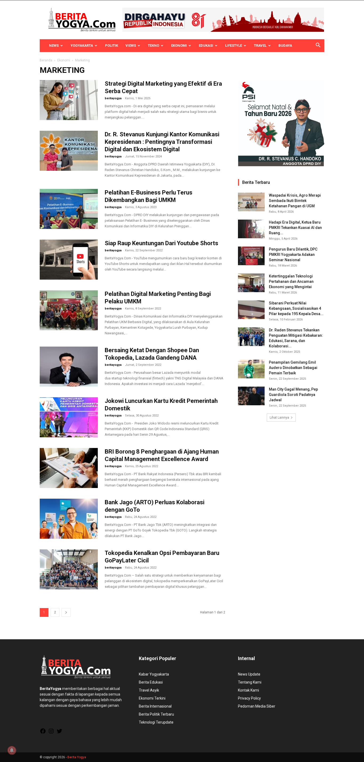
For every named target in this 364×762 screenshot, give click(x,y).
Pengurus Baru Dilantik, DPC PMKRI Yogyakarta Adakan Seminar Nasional (293, 254)
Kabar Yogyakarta (154, 674)
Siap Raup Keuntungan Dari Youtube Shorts (161, 243)
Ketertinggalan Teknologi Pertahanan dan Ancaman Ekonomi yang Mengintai (291, 281)
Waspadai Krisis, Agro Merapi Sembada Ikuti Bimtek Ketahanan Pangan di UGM (295, 200)
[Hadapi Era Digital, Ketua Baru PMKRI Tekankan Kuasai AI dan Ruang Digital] (251, 229)
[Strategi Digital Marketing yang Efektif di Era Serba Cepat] (69, 100)
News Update (249, 674)
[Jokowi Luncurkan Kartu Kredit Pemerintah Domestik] (69, 417)
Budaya (285, 45)
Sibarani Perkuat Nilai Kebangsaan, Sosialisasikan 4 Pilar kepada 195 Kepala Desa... (296, 308)
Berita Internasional (155, 706)
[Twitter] (59, 733)
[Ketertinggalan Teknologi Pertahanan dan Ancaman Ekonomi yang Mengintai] (251, 282)
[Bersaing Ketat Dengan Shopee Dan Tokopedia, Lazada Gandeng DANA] (69, 367)
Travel (260, 45)
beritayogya (113, 98)
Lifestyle (233, 45)
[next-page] (66, 612)
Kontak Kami (248, 690)
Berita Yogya (76, 757)
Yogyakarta (82, 45)
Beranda (46, 60)
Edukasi (206, 45)
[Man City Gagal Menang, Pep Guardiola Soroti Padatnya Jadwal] (251, 396)
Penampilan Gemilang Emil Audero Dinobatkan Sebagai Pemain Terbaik (293, 367)
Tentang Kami (249, 682)
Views (131, 45)
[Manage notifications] (11, 750)
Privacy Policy (249, 698)
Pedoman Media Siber (256, 706)
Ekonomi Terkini (152, 698)
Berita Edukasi (151, 682)
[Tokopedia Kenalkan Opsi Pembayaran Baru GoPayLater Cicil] (69, 569)
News (54, 45)
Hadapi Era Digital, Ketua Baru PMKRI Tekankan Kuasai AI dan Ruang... (295, 227)
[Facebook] (43, 733)
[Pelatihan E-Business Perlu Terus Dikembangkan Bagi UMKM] (69, 209)
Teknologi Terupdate (156, 722)
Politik (111, 45)
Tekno (153, 45)
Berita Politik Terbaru (156, 714)
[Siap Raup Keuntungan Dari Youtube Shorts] (69, 260)
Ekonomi (179, 45)
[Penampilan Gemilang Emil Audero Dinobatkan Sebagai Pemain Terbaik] (251, 369)
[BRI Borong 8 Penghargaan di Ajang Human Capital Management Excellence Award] (69, 468)
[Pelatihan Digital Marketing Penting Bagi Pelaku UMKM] (69, 310)
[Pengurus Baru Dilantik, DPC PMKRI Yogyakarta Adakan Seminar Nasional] (251, 256)
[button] (318, 46)
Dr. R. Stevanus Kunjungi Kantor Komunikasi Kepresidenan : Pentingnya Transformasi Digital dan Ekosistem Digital (162, 142)
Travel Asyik (149, 690)
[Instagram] (51, 733)
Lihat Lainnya (279, 417)
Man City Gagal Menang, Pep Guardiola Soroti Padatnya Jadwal (293, 394)
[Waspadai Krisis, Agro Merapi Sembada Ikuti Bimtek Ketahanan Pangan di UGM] (251, 202)
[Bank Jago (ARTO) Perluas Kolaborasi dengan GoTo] (69, 519)
